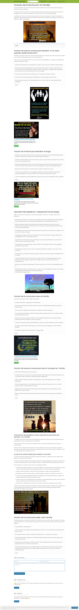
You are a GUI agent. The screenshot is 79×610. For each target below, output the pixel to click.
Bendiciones (43, 1)
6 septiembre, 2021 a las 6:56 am (23, 581)
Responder (16, 587)
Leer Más (16, 145)
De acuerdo (74, 607)
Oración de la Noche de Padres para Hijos (24, 139)
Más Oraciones (61, 1)
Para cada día (52, 1)
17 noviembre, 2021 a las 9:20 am (23, 594)
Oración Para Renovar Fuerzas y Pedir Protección (23, 199)
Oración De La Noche (19, 1)
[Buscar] (37, 1)
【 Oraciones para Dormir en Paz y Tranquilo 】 (26, 356)
